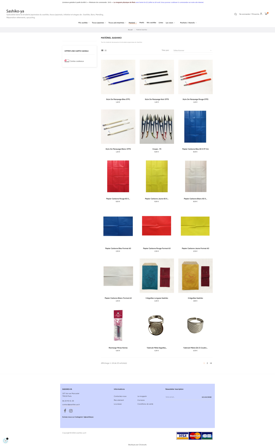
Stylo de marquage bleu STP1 (118, 99)
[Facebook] (65, 411)
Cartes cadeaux (77, 61)
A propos (141, 400)
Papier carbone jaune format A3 (195, 248)
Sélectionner (192, 51)
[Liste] (105, 50)
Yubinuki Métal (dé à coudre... (195, 348)
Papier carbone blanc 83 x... (195, 199)
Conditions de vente (145, 404)
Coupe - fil (156, 149)
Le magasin (142, 396)
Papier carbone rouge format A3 (156, 248)
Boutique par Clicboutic (137, 445)
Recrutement (119, 400)
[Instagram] (70, 411)
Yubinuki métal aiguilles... (157, 348)
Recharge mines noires (118, 348)
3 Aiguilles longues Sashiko (157, 298)
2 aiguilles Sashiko (195, 298)
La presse (118, 404)
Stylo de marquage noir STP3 (157, 99)
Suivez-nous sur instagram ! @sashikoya (77, 417)
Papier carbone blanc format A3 (118, 298)
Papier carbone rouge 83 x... (118, 199)
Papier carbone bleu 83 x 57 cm (195, 149)
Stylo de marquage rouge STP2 (195, 99)
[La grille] (102, 50)
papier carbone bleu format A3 (118, 248)
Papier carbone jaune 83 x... (157, 199)
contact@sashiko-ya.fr (71, 404)
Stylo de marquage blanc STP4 (118, 149)
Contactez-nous (120, 396)
